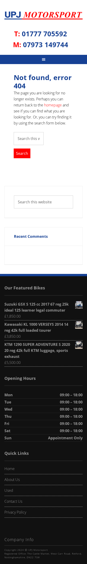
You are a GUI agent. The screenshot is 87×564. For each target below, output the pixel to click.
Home (9, 468)
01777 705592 (40, 33)
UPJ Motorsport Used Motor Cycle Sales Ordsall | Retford (43, 17)
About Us (12, 479)
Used (8, 490)
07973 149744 (40, 44)
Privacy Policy (15, 512)
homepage (53, 105)
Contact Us (13, 501)
